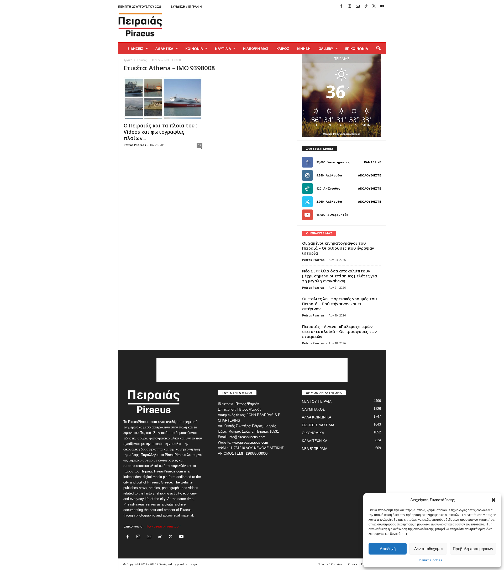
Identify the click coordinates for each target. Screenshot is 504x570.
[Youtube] (382, 6)
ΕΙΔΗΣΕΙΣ (135, 48)
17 (199, 145)
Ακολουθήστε (369, 175)
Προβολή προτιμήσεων (473, 548)
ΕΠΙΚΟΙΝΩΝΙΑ (356, 48)
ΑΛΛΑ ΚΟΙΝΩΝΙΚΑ (316, 417)
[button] (493, 500)
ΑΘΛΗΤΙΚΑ (164, 48)
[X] (374, 6)
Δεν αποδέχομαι (428, 548)
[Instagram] (349, 6)
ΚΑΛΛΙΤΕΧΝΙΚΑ (314, 441)
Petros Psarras (135, 145)
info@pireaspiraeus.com (163, 526)
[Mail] (358, 6)
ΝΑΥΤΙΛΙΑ (223, 48)
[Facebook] (341, 6)
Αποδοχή (388, 548)
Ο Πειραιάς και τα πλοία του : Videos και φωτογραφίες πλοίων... (160, 132)
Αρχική (128, 60)
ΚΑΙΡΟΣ (282, 48)
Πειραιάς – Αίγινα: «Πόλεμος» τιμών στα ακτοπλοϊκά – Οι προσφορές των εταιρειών (339, 331)
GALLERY (325, 48)
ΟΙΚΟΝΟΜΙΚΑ (313, 433)
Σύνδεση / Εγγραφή (186, 6)
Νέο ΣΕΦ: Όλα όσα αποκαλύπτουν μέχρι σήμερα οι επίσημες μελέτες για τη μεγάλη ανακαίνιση (339, 275)
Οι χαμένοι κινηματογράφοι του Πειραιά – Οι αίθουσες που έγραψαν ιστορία (338, 248)
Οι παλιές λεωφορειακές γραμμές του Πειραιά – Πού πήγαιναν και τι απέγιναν (339, 303)
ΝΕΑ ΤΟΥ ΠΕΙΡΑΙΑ (317, 402)
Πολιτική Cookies (429, 560)
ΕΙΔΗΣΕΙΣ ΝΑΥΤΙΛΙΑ (318, 425)
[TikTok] (366, 6)
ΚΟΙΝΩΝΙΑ (194, 48)
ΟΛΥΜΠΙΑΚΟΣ (313, 409)
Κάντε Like (372, 162)
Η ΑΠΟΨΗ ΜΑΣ (256, 48)
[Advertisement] (290, 24)
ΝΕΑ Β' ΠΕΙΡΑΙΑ (314, 449)
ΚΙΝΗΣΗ (304, 48)
